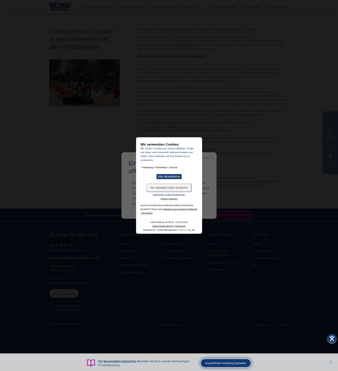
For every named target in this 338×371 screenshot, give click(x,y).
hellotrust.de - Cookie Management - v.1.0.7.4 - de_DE (169, 230)
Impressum (180, 226)
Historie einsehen (169, 199)
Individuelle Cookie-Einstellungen (169, 194)
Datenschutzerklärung (163, 226)
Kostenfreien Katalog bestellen (225, 363)
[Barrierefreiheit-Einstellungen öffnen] (331, 338)
